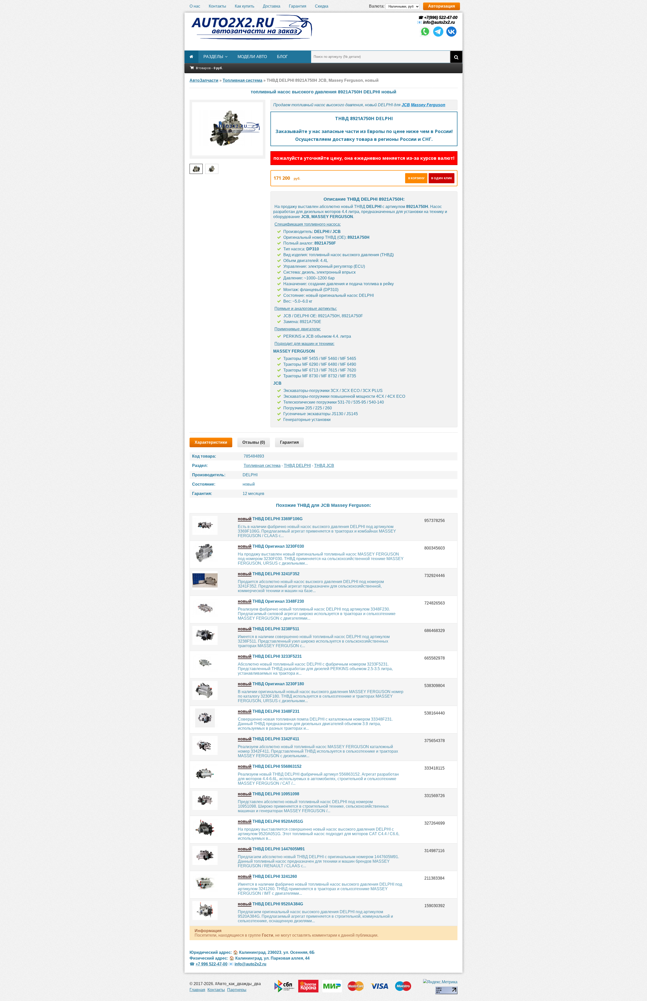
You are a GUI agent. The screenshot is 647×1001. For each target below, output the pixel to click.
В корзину (416, 178)
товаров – (209, 68)
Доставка (271, 6)
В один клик (441, 178)
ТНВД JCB (324, 465)
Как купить (244, 6)
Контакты (217, 6)
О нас (195, 6)
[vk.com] (451, 36)
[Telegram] (438, 36)
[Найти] (456, 56)
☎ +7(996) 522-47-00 (437, 17)
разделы (213, 57)
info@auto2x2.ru (439, 22)
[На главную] (251, 27)
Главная (197, 990)
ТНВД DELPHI (297, 465)
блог (282, 57)
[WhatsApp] (425, 36)
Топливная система (262, 465)
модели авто (252, 57)
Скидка (321, 6)
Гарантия (297, 6)
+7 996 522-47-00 (211, 964)
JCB (406, 105)
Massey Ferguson (428, 105)
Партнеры (236, 990)
